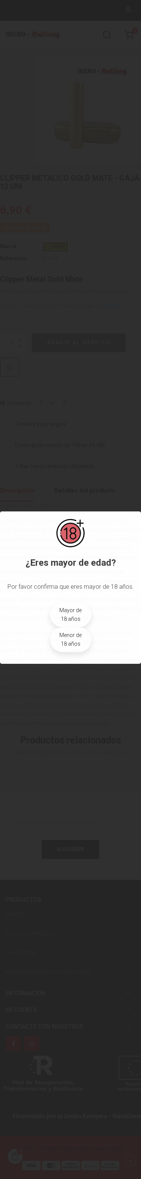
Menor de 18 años (70, 639)
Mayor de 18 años (70, 614)
